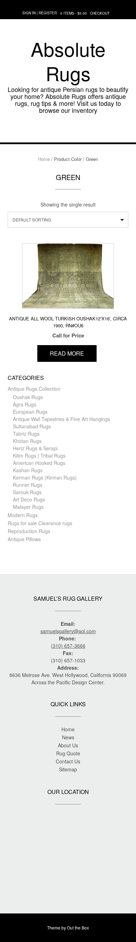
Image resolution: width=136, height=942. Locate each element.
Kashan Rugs (28, 470)
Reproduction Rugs (29, 531)
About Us (68, 745)
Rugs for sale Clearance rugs (40, 523)
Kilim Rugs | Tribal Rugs (39, 455)
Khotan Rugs (27, 440)
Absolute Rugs (68, 61)
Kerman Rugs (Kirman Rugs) (45, 477)
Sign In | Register (39, 12)
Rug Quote (68, 753)
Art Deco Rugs (29, 499)
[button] (68, 132)
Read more (67, 353)
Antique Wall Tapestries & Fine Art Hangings (61, 418)
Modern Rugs (23, 515)
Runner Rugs (27, 484)
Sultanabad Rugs (32, 426)
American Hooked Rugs (39, 462)
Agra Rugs (24, 404)
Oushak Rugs (28, 397)
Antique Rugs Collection (34, 388)
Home (44, 159)
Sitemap (68, 769)
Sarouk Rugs (27, 492)
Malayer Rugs (28, 506)
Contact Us (68, 761)
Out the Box (78, 928)
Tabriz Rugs (26, 433)
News (68, 737)
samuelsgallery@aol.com (68, 631)
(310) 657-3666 (68, 645)
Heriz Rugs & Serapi (35, 448)
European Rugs (30, 411)
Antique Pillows (24, 539)
